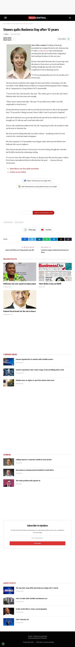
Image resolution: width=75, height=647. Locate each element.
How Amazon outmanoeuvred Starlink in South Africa (35, 470)
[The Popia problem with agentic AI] (8, 483)
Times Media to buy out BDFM (50, 284)
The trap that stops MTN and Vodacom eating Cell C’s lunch (37, 588)
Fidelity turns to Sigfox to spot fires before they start (35, 380)
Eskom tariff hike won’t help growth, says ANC (19, 250)
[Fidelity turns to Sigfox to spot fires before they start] (8, 382)
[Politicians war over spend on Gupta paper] (19, 272)
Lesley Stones (43, 51)
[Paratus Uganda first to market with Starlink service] (8, 361)
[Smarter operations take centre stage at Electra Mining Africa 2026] (8, 372)
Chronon (44, 638)
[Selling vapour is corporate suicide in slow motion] (8, 462)
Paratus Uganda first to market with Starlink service (34, 359)
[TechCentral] (37, 18)
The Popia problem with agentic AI (28, 481)
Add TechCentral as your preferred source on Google (39, 186)
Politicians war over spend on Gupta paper (19, 284)
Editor (6, 34)
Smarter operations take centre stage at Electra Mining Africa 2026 (40, 370)
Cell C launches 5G (22, 620)
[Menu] (5, 18)
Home (5, 23)
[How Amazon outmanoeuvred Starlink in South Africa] (8, 472)
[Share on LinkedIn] (9, 39)
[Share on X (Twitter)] (5, 39)
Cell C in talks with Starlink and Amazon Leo (31, 598)
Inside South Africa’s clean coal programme (31, 609)
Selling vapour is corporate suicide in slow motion (34, 460)
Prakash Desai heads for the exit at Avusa (19, 311)
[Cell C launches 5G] (8, 622)
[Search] (70, 18)
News (9, 23)
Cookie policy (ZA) (28, 642)
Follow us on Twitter (18, 172)
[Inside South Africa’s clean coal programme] (8, 611)
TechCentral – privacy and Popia (45, 642)
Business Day (8, 222)
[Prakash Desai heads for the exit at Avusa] (19, 299)
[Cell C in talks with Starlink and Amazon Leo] (8, 601)
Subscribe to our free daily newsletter (24, 169)
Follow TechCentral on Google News (39, 181)
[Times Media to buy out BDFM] (55, 272)
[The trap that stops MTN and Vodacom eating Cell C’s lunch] (8, 590)
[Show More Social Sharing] (14, 39)
